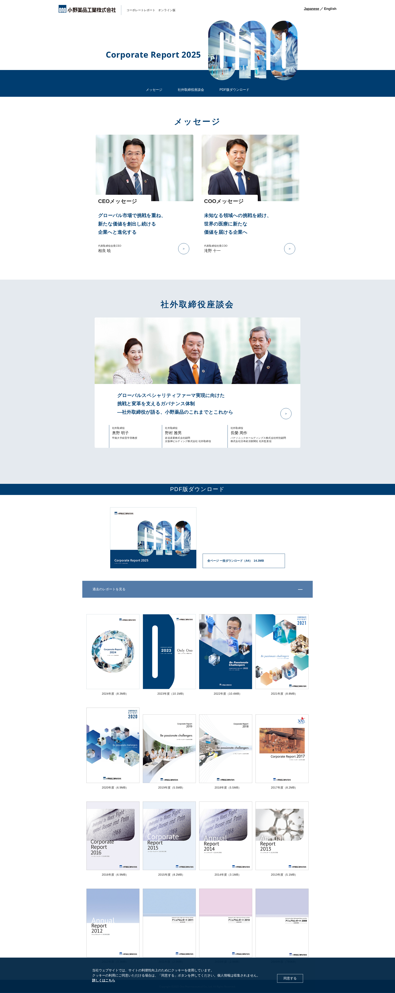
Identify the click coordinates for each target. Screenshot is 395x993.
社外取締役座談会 (191, 89)
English (330, 9)
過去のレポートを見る (109, 589)
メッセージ (154, 89)
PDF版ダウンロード (234, 89)
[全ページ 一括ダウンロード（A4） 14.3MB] (197, 566)
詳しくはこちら (103, 980)
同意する (290, 978)
